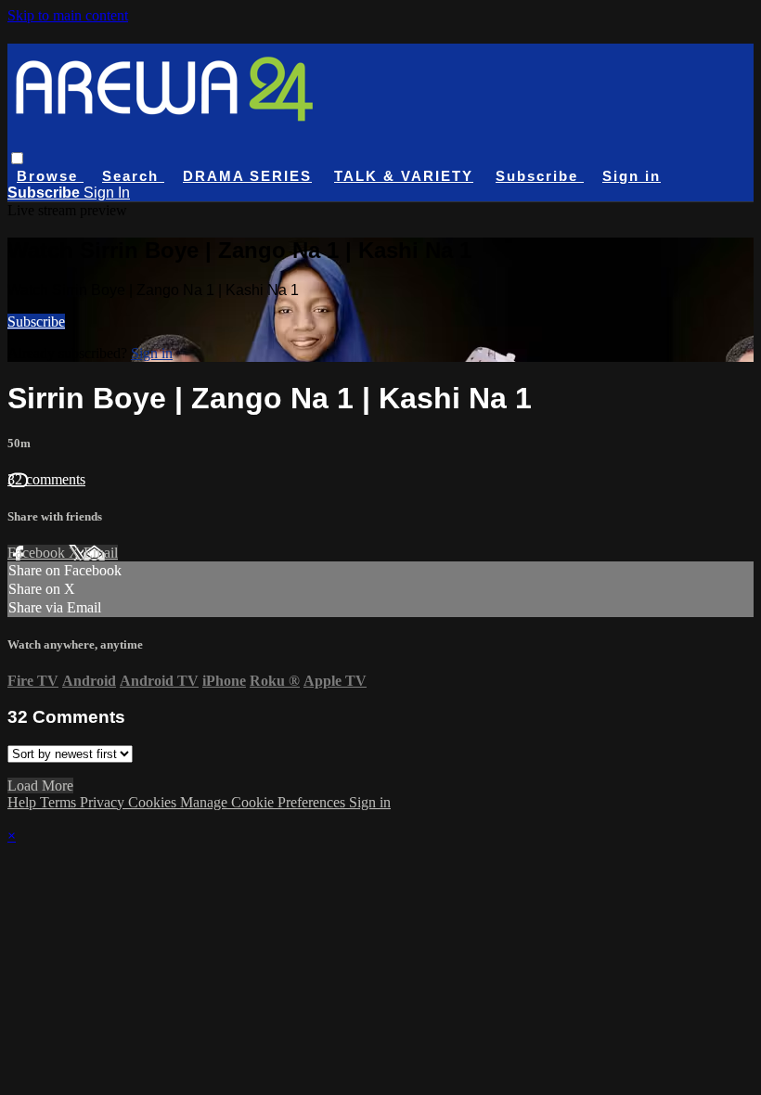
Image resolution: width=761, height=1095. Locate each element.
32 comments (46, 479)
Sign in (631, 176)
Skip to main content (67, 15)
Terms (60, 802)
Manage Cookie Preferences (264, 802)
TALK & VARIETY (403, 176)
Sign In (107, 192)
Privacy (104, 802)
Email (101, 552)
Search (133, 176)
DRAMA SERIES (247, 176)
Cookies (154, 802)
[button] (17, 158)
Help (23, 802)
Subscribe (36, 321)
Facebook (38, 552)
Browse (50, 176)
